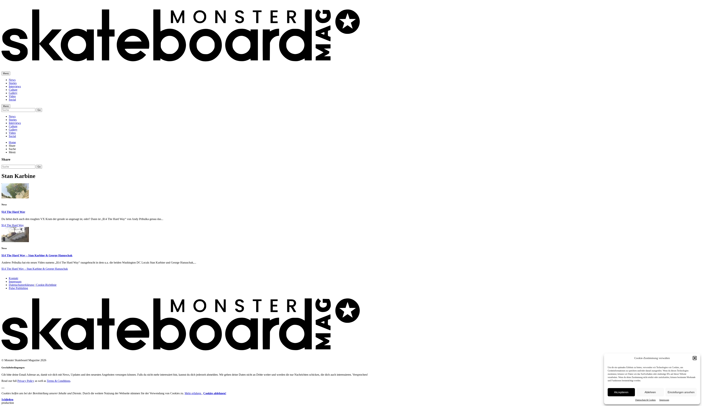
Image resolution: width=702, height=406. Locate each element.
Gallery (13, 93)
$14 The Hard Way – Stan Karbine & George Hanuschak (36, 255)
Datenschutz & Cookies (645, 400)
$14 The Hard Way (13, 211)
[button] (695, 358)
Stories (13, 83)
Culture (13, 89)
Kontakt (13, 278)
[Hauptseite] (180, 64)
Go (39, 110)
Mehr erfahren (193, 393)
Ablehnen (650, 392)
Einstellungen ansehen (681, 392)
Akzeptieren (621, 392)
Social (12, 99)
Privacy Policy (25, 380)
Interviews (15, 86)
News (12, 79)
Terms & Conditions (58, 380)
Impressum (664, 400)
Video (12, 96)
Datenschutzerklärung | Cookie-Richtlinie (32, 284)
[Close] (2, 388)
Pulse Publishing (18, 288)
